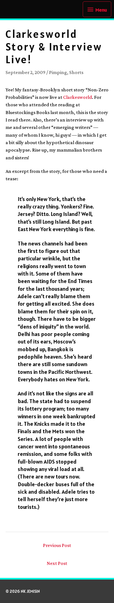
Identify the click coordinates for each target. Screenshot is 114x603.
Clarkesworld (77, 97)
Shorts (76, 72)
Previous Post (57, 545)
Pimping (58, 72)
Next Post (57, 563)
